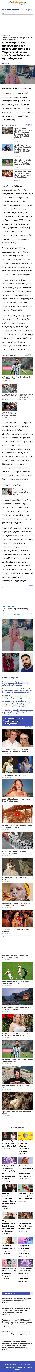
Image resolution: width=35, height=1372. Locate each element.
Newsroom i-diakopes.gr (10, 88)
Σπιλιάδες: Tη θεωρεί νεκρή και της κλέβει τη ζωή (9, 1143)
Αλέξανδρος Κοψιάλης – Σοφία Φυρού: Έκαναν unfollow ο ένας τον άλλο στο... (9, 1226)
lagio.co (17, 1369)
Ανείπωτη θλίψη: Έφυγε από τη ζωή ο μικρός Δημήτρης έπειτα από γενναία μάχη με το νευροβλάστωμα (16, 683)
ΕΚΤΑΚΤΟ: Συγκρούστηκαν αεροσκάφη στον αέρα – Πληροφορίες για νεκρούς (16, 697)
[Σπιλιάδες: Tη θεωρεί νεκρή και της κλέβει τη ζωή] (9, 1136)
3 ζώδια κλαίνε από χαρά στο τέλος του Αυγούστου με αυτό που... (24, 1146)
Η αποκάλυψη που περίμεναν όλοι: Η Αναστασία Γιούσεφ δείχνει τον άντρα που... (25, 1171)
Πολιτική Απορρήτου (16, 1364)
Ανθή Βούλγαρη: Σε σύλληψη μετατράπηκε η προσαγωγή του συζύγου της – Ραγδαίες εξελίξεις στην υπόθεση (17, 712)
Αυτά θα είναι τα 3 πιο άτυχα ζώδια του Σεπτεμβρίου (25, 1195)
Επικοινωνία (26, 1364)
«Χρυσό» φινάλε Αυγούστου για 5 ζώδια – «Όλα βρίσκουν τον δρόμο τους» (25, 1273)
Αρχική (7, 1364)
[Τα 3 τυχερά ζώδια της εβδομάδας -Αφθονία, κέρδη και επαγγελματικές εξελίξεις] (9, 1160)
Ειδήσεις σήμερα (10, 677)
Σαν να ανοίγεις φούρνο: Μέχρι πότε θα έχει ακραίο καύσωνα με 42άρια (22, 492)
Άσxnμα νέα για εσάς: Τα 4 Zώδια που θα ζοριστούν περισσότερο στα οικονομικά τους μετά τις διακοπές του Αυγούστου (17, 690)
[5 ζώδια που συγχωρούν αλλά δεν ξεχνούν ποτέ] (9, 1240)
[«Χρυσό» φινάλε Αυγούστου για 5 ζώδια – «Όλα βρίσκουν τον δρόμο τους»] (25, 1263)
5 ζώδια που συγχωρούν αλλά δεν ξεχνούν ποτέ (8, 1248)
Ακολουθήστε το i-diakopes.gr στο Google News (14, 721)
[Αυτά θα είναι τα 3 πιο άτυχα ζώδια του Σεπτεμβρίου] (25, 1188)
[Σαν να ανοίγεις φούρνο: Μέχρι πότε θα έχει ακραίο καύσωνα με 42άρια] (7, 491)
